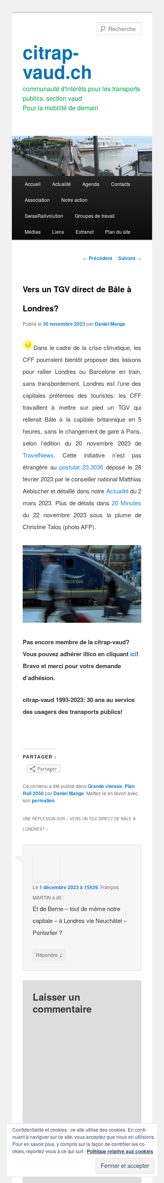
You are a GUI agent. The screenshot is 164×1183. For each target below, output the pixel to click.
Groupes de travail (95, 215)
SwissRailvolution (44, 215)
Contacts (120, 183)
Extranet (85, 231)
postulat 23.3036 (81, 467)
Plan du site (118, 231)
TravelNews (38, 455)
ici (133, 653)
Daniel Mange (110, 323)
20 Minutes (126, 503)
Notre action (74, 199)
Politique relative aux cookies (120, 1151)
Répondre (49, 954)
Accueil (33, 183)
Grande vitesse (105, 786)
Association (37, 199)
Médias (33, 231)
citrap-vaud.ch (57, 62)
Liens (58, 231)
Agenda (91, 183)
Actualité (61, 183)
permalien (43, 800)
